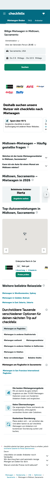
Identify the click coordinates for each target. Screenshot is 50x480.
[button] (4, 13)
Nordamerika (20, 475)
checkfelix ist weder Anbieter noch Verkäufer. (20, 456)
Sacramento (11, 477)
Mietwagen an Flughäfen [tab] (15, 329)
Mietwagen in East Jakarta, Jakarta (17, 302)
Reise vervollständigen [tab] (14, 358)
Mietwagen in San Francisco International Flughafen (21, 372)
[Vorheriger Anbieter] (6, 250)
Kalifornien (38, 475)
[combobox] (12, 41)
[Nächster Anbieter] (44, 250)
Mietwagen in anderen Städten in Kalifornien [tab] (23, 346)
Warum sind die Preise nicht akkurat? (21, 465)
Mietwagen (9, 475)
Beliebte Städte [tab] (35, 358)
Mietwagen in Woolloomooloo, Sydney (19, 293)
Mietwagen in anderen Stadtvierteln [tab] (20, 334)
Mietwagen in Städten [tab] (13, 352)
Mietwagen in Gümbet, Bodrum (15, 298)
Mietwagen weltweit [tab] (13, 340)
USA (29, 475)
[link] (21, 198)
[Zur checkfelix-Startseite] (17, 13)
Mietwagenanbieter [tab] (34, 340)
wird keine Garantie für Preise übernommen (19, 448)
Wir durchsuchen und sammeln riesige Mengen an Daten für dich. (21, 460)
